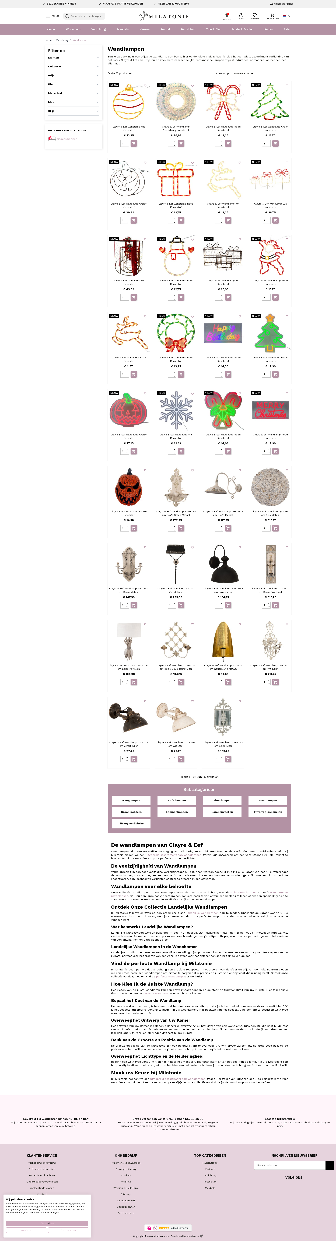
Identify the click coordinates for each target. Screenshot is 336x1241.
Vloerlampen (222, 800)
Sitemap (126, 1194)
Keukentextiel (210, 1162)
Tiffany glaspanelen (268, 812)
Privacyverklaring (126, 1169)
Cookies (126, 1175)
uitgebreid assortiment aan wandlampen (173, 855)
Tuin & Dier (213, 29)
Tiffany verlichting (131, 823)
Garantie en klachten (42, 1175)
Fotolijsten (210, 1181)
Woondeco (73, 29)
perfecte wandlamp (169, 976)
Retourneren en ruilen (42, 1169)
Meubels (123, 29)
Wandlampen (267, 800)
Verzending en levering (42, 1162)
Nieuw (50, 29)
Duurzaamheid (126, 1200)
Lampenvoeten (222, 812)
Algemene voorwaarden (126, 1162)
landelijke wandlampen (203, 913)
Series (268, 29)
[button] (241, 16)
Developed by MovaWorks (185, 1236)
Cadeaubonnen (67, 139)
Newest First (244, 74)
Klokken (210, 1169)
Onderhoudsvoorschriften (42, 1181)
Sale (287, 29)
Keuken (145, 29)
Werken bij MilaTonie (126, 1188)
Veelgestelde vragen (42, 1188)
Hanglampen (131, 800)
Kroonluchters (131, 812)
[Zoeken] (66, 16)
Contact (42, 1194)
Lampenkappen (177, 812)
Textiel (165, 29)
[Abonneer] (330, 1165)
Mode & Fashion (242, 29)
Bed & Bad (188, 29)
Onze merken (126, 1213)
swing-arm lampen (243, 892)
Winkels (126, 1181)
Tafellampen (177, 800)
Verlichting (98, 29)
